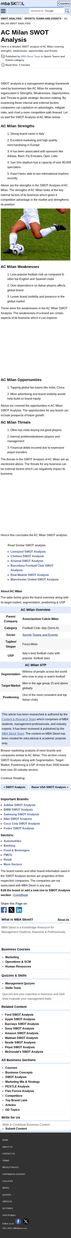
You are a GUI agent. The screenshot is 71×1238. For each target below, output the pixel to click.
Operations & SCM (18, 961)
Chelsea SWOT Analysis (27, 556)
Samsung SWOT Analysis (21, 814)
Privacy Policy (10, 1167)
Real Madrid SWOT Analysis (30, 574)
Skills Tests (13, 987)
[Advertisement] (35, 74)
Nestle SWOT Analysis (20, 1042)
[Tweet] (11, 911)
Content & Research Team (19, 719)
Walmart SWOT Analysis (21, 1037)
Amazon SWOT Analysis (21, 1033)
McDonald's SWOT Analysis (24, 1051)
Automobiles (12, 841)
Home (5, 1140)
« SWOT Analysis (14, 787)
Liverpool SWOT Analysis (28, 551)
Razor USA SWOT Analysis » (49, 787)
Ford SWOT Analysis (19, 1014)
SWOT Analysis (16, 1077)
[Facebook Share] (4, 911)
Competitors (13, 1095)
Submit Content (16, 1128)
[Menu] (4, 11)
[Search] (67, 11)
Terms (5, 1160)
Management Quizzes (20, 983)
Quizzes (6, 1195)
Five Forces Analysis (19, 1091)
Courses (63, 3)
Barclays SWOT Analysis (22, 1023)
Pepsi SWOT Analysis (20, 1047)
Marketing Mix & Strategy (22, 1081)
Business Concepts (19, 1072)
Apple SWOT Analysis (20, 1019)
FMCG (8, 854)
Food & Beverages (16, 850)
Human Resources (18, 966)
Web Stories (8, 1215)
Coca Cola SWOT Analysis (22, 823)
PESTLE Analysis (17, 1086)
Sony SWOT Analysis (19, 1028)
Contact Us (8, 1154)
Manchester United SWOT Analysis (35, 579)
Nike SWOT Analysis (18, 818)
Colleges (7, 1181)
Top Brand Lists (16, 1100)
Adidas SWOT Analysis (20, 805)
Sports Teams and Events (40, 634)
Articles (10, 1105)
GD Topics (12, 1109)
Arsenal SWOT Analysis (27, 560)
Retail (7, 859)
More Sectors (13, 864)
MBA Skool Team (30, 56)
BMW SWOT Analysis (18, 809)
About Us (63, 919)
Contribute (20, 895)
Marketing (12, 957)
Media (5, 1188)
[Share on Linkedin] (19, 911)
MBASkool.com (20, 1228)
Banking (9, 845)
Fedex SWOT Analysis (19, 828)
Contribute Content (13, 1174)
